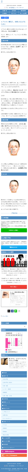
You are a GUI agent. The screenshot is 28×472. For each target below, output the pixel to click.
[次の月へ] (21, 333)
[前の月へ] (16, 333)
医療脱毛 (5, 392)
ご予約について (6, 411)
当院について (7, 421)
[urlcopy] (19, 311)
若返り (7, 316)
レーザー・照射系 (7, 389)
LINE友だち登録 (13, 230)
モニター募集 (7, 441)
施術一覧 (6, 376)
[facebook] (12, 311)
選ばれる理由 (6, 434)
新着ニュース (7, 402)
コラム (3, 316)
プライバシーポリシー (9, 447)
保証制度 (6, 444)
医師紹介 (5, 428)
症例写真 (6, 399)
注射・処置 (5, 385)
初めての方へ (7, 408)
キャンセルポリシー (7, 418)
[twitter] (9, 311)
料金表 (5, 372)
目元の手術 (5, 379)
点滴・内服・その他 (7, 395)
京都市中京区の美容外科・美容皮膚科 (14, 463)
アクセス (5, 424)
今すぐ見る (13, 286)
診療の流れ (5, 415)
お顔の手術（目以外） (8, 382)
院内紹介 (5, 431)
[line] (15, 311)
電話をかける (13, 247)
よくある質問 (7, 438)
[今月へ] (19, 333)
